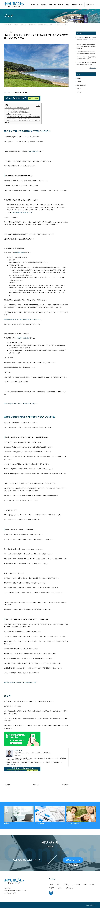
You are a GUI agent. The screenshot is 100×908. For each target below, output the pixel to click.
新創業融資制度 (19, 252)
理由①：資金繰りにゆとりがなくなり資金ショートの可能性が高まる (24, 116)
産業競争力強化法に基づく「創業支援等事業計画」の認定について (22, 319)
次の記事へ (7, 784)
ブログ (80, 4)
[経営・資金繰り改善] (22, 98)
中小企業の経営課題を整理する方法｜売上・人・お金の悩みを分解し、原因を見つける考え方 (86, 46)
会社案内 (43, 4)
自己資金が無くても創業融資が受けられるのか (17, 107)
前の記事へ (65, 784)
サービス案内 (52, 4)
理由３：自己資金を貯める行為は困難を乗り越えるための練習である (24, 120)
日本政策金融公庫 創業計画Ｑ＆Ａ (22, 212)
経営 (16, 24)
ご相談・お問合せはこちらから (13, 764)
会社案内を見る (19, 814)
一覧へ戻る (36, 784)
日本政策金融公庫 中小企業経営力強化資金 (20, 112)
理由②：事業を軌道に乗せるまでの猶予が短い (19, 118)
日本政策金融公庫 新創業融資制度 (18, 111)
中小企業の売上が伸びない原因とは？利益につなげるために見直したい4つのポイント (86, 39)
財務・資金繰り (80, 85)
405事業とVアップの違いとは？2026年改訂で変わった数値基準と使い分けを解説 (86, 52)
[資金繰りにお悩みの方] (22, 769)
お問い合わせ (90, 4)
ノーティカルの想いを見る (81, 814)
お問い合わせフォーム (73, 860)
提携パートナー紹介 (63, 4)
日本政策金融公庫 (33, 151)
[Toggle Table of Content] (38, 105)
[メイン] (22, 738)
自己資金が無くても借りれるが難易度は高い (18, 109)
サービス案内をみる (50, 814)
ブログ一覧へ (93, 68)
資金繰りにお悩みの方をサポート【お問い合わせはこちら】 (21, 403)
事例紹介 (74, 4)
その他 (78, 81)
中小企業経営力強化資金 (22, 338)
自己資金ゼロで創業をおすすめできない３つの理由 (18, 114)
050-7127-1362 (11, 893)
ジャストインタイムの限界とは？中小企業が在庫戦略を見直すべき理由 (86, 57)
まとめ (7, 122)
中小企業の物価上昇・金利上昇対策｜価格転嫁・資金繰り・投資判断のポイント (86, 63)
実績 (78, 88)
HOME (33, 4)
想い (38, 4)
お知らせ (79, 92)
